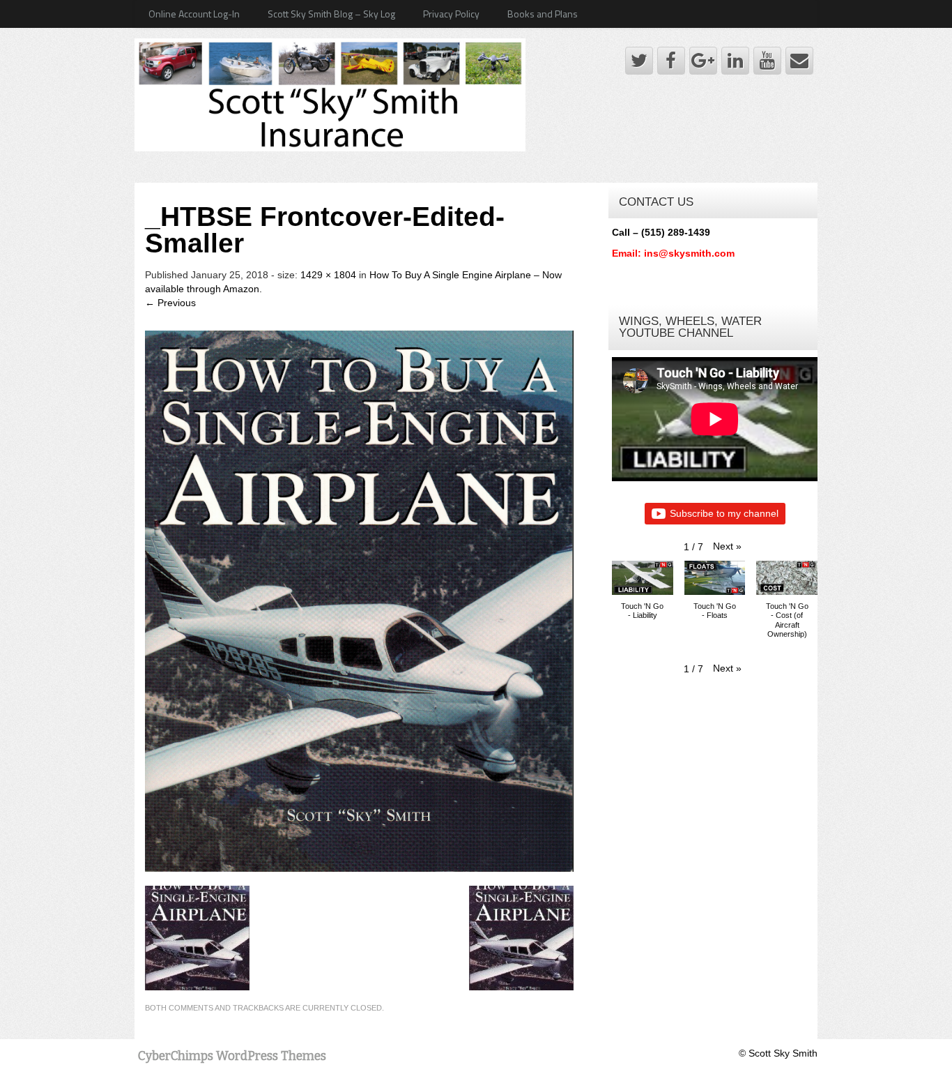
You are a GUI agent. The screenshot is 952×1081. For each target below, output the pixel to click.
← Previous (170, 302)
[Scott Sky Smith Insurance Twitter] (639, 61)
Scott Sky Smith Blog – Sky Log (331, 13)
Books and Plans (542, 13)
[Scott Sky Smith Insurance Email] (799, 61)
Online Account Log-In (194, 13)
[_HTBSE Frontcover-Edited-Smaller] (359, 599)
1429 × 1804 (328, 274)
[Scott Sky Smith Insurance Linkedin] (735, 61)
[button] (727, 546)
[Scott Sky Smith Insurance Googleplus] (703, 61)
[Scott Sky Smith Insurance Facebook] (671, 61)
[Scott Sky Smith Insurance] (330, 93)
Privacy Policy (451, 13)
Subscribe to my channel (724, 513)
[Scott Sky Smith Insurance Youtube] (767, 61)
